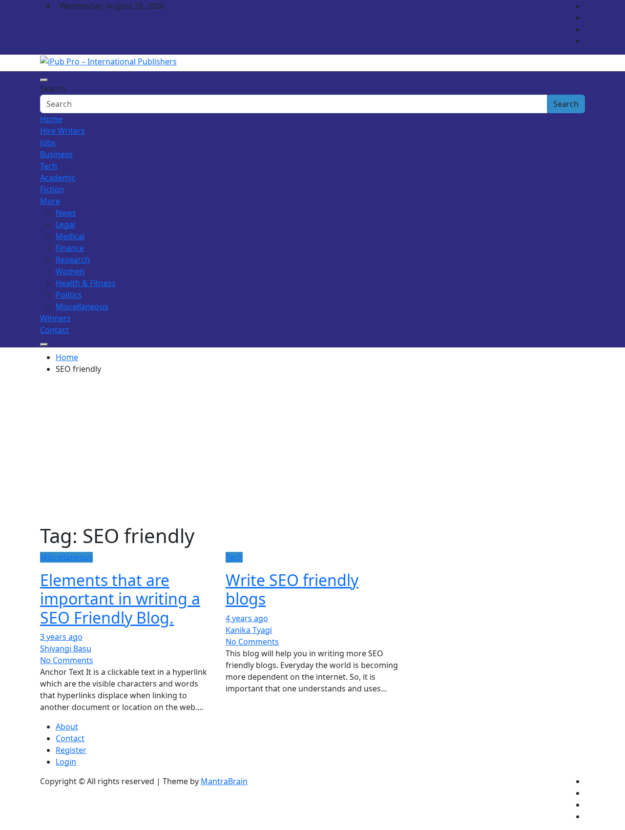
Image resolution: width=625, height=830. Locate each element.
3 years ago (61, 636)
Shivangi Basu (65, 648)
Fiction (52, 189)
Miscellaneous (82, 306)
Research (73, 259)
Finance (70, 248)
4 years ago (247, 618)
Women (70, 271)
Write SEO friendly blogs (292, 589)
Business (56, 154)
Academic (58, 177)
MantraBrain (224, 781)
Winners (55, 318)
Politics (69, 294)
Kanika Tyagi (249, 630)
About (67, 726)
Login (66, 761)
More (50, 201)
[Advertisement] (312, 451)
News (66, 212)
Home (51, 119)
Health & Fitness (86, 283)
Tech (48, 166)
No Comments (66, 660)
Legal (65, 224)
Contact (54, 329)
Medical (70, 236)
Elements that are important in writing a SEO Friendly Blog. (120, 598)
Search (52, 88)
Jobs (48, 142)
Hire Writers (62, 130)
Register (71, 750)
